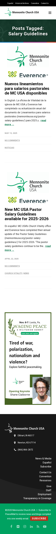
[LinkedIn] (31, 527)
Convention (35, 3)
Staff (48, 490)
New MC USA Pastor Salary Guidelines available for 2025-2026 (27, 214)
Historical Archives (22, 3)
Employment (44, 494)
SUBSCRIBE (39, 518)
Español (10, 3)
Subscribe (45, 466)
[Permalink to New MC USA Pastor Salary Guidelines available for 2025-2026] (28, 187)
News (26, 273)
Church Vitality (13, 273)
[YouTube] (45, 527)
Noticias (9, 147)
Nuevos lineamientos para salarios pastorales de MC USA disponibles (27, 88)
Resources (45, 480)
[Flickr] (18, 527)
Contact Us (45, 3)
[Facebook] (11, 527)
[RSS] (38, 527)
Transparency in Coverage (37, 498)
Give (49, 486)
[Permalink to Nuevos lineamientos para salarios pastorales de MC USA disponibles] (28, 61)
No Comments (12, 140)
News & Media (43, 458)
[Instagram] (25, 527)
